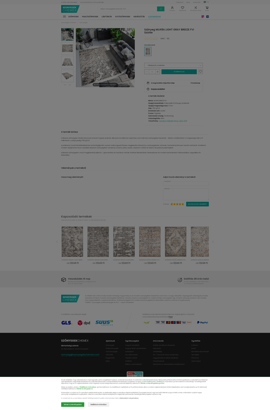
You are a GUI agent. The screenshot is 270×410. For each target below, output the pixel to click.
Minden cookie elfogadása (73, 404)
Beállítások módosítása (98, 404)
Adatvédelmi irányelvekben (129, 398)
